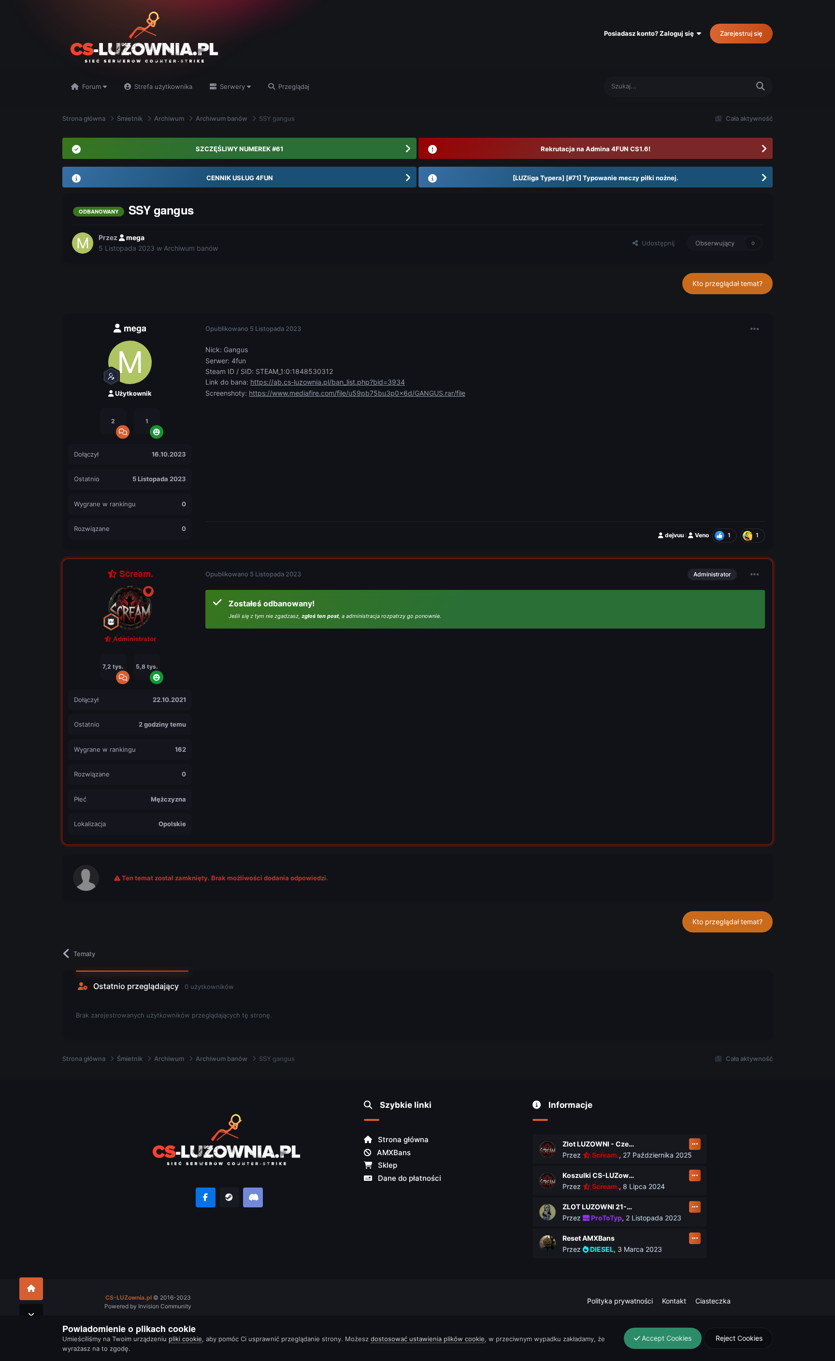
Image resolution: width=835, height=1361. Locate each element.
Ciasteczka (713, 1301)
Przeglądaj (292, 86)
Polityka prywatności (620, 1301)
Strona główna (402, 1139)
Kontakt (674, 1301)
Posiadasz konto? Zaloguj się (650, 33)
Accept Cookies (665, 1338)
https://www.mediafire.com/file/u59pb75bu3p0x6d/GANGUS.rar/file (357, 393)
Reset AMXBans (588, 1238)
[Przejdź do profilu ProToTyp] (547, 1212)
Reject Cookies (738, 1338)
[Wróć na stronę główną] (31, 1288)
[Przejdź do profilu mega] (82, 243)
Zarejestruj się (741, 33)
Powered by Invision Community (147, 1306)
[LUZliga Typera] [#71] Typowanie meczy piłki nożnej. (595, 178)
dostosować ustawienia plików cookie (428, 1339)
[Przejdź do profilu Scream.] (130, 608)
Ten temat (721, 86)
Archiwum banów (191, 248)
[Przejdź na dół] (31, 1315)
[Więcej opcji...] (755, 329)
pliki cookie (185, 1339)
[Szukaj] (761, 86)
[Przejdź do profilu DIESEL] (547, 1243)
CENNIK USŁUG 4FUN (239, 178)
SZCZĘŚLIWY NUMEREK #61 (239, 149)
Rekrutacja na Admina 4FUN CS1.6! (595, 149)
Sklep (386, 1165)
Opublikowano (253, 328)
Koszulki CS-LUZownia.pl (598, 1175)
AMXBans (393, 1152)
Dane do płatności (408, 1178)
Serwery (232, 86)
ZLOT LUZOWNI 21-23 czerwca (598, 1207)
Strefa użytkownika (162, 86)
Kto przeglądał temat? (727, 283)
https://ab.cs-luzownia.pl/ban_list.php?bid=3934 (327, 382)
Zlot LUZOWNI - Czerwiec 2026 (598, 1144)
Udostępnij (656, 243)
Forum (91, 86)
